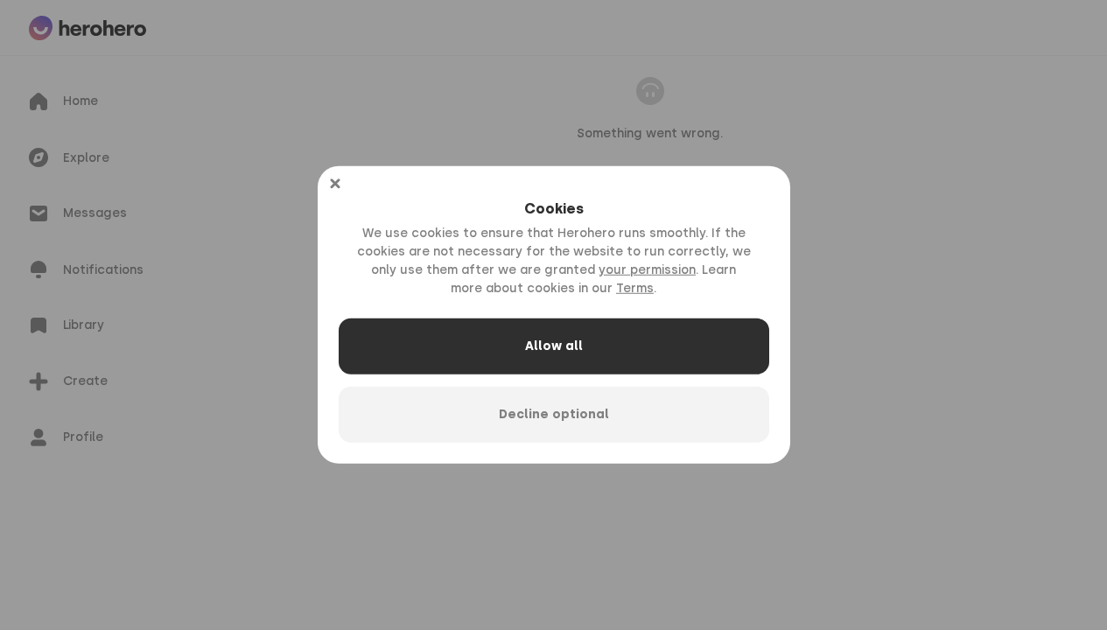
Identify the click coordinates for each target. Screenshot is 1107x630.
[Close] (335, 183)
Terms (635, 288)
